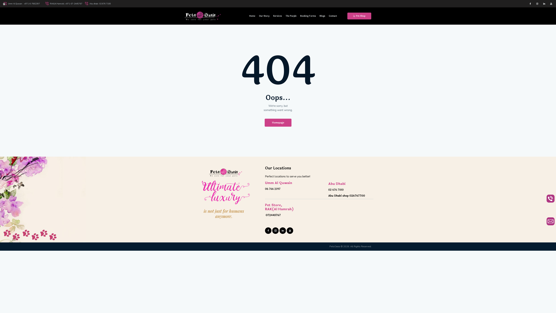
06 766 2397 (272, 189)
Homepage (278, 122)
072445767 (273, 215)
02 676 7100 (336, 190)
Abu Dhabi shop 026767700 (346, 196)
